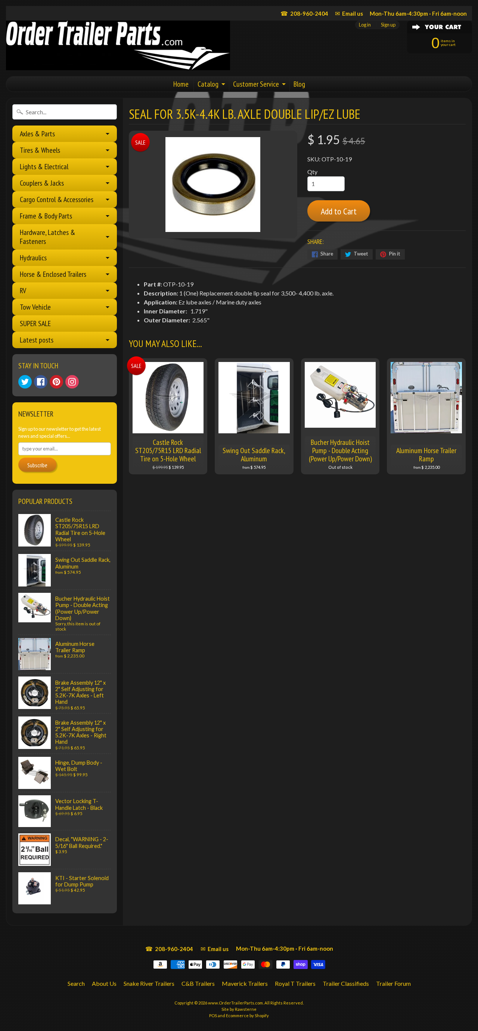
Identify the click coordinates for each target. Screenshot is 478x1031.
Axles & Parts (37, 134)
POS (213, 1015)
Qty (312, 171)
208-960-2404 (304, 13)
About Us (104, 983)
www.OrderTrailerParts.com (235, 1002)
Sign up (388, 24)
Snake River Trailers (149, 983)
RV (23, 290)
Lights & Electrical (44, 166)
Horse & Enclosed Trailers (53, 274)
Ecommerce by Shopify (247, 1015)
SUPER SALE (35, 323)
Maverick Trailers (245, 983)
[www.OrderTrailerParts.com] (118, 45)
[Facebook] (40, 381)
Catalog (208, 84)
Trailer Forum (393, 983)
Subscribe (37, 465)
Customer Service (256, 84)
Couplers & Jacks (42, 183)
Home (181, 84)
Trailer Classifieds (346, 983)
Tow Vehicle (35, 307)
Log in (365, 24)
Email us (349, 13)
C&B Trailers (198, 983)
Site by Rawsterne (239, 1009)
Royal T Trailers (295, 983)
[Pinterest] (56, 381)
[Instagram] (72, 381)
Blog (299, 84)
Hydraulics (33, 258)
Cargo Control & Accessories (56, 199)
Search (76, 983)
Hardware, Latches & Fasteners (47, 236)
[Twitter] (25, 381)
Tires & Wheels (40, 150)
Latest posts (36, 340)
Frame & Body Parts (46, 216)
